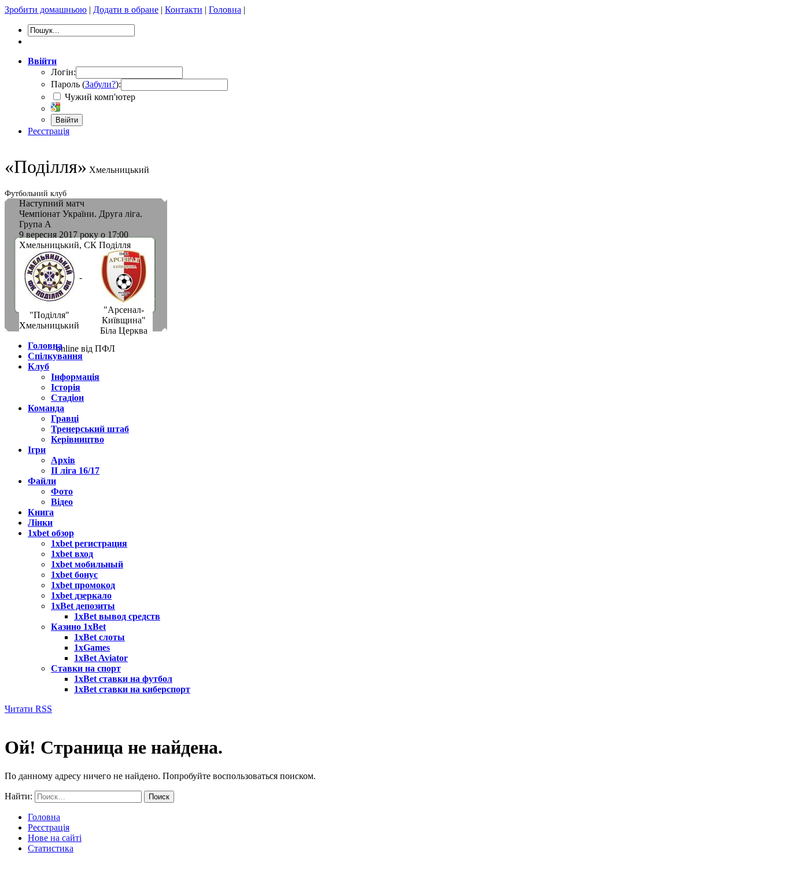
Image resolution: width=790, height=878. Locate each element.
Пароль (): (86, 84)
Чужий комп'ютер (98, 97)
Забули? (100, 84)
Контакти (183, 9)
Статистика (50, 848)
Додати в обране (125, 9)
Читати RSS (28, 709)
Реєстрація (48, 131)
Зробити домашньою (46, 9)
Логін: (63, 72)
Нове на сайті (55, 838)
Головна (225, 9)
